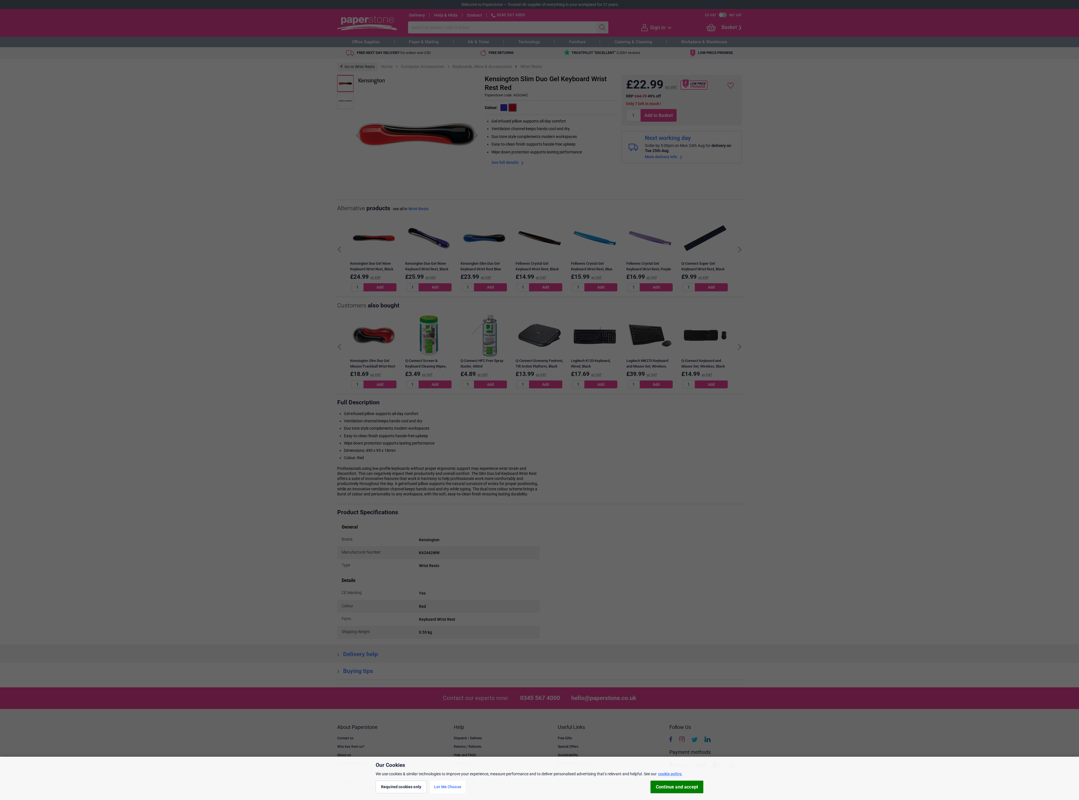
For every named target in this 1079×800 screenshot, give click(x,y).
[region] (539, 778)
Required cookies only (401, 787)
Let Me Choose (447, 787)
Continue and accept (677, 787)
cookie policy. (670, 774)
